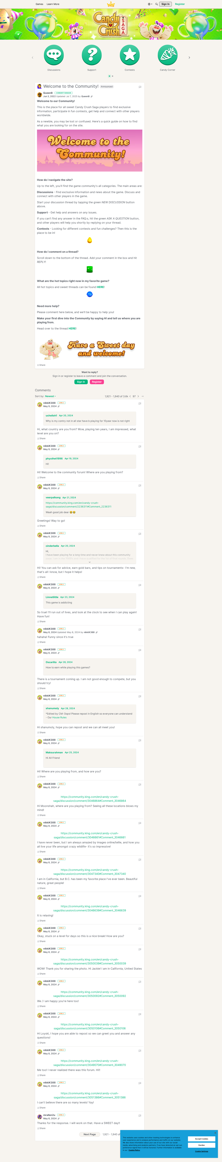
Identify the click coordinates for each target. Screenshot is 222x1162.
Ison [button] (48, 830)
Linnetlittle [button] (52, 597)
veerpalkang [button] (53, 497)
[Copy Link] (91, 96)
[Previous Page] (130, 396)
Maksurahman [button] (54, 746)
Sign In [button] (81, 381)
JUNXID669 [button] (53, 920)
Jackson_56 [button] (53, 980)
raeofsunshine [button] (54, 873)
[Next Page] (138, 396)
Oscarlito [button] (51, 660)
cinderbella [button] (52, 545)
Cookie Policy (134, 1150)
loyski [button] (49, 1071)
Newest (49, 396)
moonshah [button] (52, 787)
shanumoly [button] (52, 703)
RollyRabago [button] (53, 1027)
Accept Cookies (201, 1139)
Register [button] (97, 381)
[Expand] (89, 562)
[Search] (156, 4)
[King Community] (111, 4)
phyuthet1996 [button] (54, 458)
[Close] (215, 1133)
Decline (201, 1145)
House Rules (59, 712)
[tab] (109, 76)
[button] (39, 94)
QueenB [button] (48, 92)
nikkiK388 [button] (49, 402)
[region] (169, 1144)
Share (41, 365)
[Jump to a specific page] (142, 396)
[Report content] (140, 87)
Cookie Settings (201, 1151)
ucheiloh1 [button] (51, 415)
